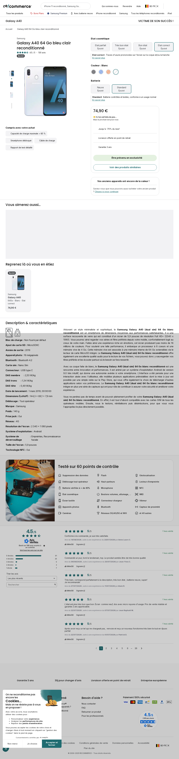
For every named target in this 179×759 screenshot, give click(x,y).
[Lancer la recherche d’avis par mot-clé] (55, 584)
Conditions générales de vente (93, 743)
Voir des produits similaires (125, 167)
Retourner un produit (91, 712)
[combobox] (62, 6)
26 (136, 648)
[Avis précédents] (96, 648)
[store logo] (17, 6)
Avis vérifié (168, 531)
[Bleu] (101, 72)
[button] (153, 6)
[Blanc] (115, 72)
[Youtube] (14, 748)
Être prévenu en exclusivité (127, 157)
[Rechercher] (87, 6)
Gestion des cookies (65, 743)
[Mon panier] (174, 6)
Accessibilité (143, 743)
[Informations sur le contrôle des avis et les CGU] (44, 546)
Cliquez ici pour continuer (106, 191)
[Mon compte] (168, 6)
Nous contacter (89, 703)
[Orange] (108, 72)
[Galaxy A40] (18, 283)
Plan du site (89, 748)
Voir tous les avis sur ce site (31, 550)
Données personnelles (122, 743)
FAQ (83, 708)
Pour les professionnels (92, 716)
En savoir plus (98, 58)
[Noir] (93, 72)
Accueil (9, 29)
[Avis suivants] (141, 648)
